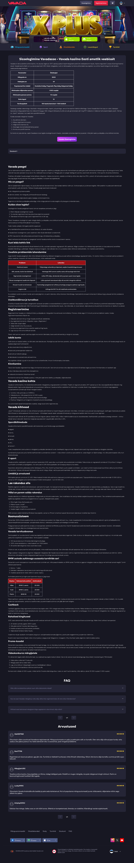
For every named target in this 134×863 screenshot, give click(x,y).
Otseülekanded (34, 831)
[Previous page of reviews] (60, 817)
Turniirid (53, 831)
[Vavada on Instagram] (112, 840)
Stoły (45, 831)
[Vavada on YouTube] (122, 840)
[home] (17, 3)
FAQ (70, 831)
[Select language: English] (122, 3)
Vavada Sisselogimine (67, 139)
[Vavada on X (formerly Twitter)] (117, 840)
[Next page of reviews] (73, 817)
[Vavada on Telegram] (112, 3)
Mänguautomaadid (17, 831)
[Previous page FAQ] (60, 718)
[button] (131, 25)
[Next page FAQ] (73, 718)
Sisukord (62, 831)
